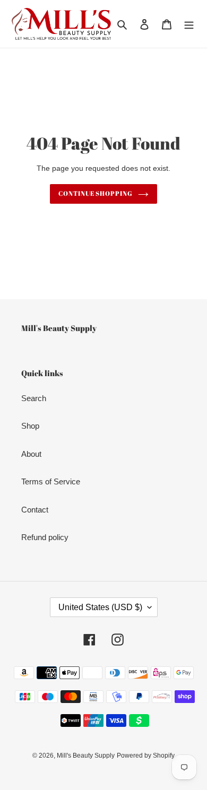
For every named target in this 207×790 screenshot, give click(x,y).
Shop (30, 425)
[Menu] (189, 24)
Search (33, 398)
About (31, 453)
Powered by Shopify (146, 755)
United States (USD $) (100, 607)
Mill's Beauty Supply (86, 755)
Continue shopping (95, 193)
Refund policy (44, 537)
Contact (34, 509)
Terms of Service (50, 481)
